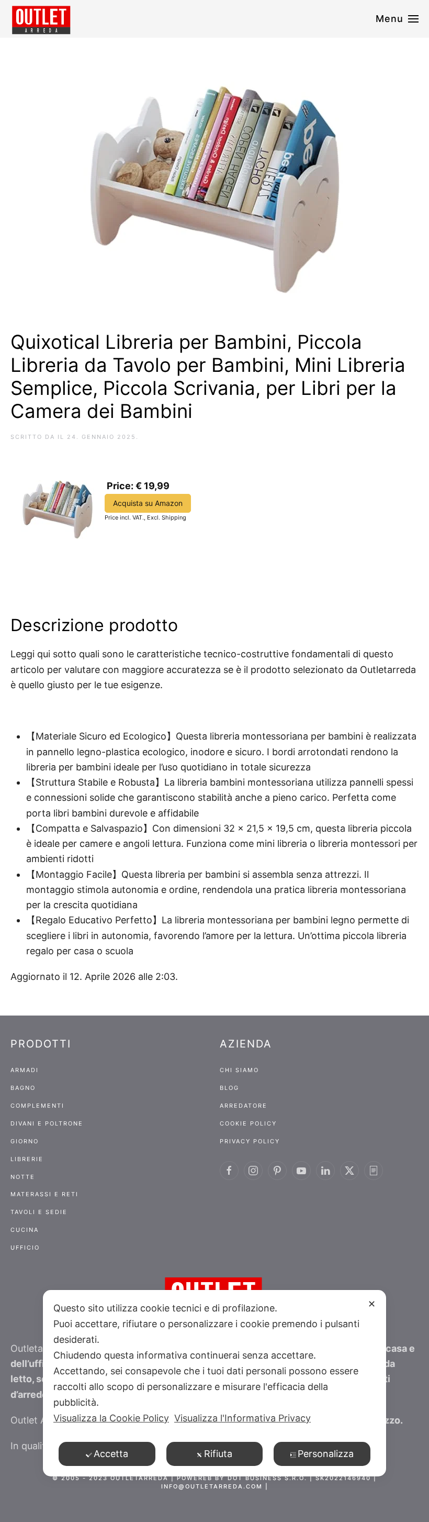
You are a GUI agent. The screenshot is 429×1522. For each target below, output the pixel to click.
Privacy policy (250, 1141)
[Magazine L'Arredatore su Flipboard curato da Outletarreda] (373, 1170)
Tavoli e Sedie (38, 1212)
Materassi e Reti (44, 1194)
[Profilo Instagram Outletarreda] (253, 1170)
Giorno (24, 1141)
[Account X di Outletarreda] (349, 1170)
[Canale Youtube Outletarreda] (301, 1170)
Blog (229, 1087)
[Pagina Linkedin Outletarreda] (325, 1170)
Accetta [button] (111, 1453)
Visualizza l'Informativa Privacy (242, 1418)
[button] (397, 19)
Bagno (23, 1087)
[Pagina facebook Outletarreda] (229, 1170)
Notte (22, 1177)
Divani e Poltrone (46, 1123)
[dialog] (214, 1383)
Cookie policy (248, 1123)
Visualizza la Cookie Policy (111, 1418)
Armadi (24, 1070)
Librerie (26, 1159)
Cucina (24, 1229)
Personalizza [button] (326, 1453)
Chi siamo (239, 1070)
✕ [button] (372, 1303)
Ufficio (25, 1247)
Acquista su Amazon (148, 503)
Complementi (37, 1105)
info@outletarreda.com (212, 1486)
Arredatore (243, 1105)
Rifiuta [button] (218, 1453)
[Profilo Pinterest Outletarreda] (277, 1170)
